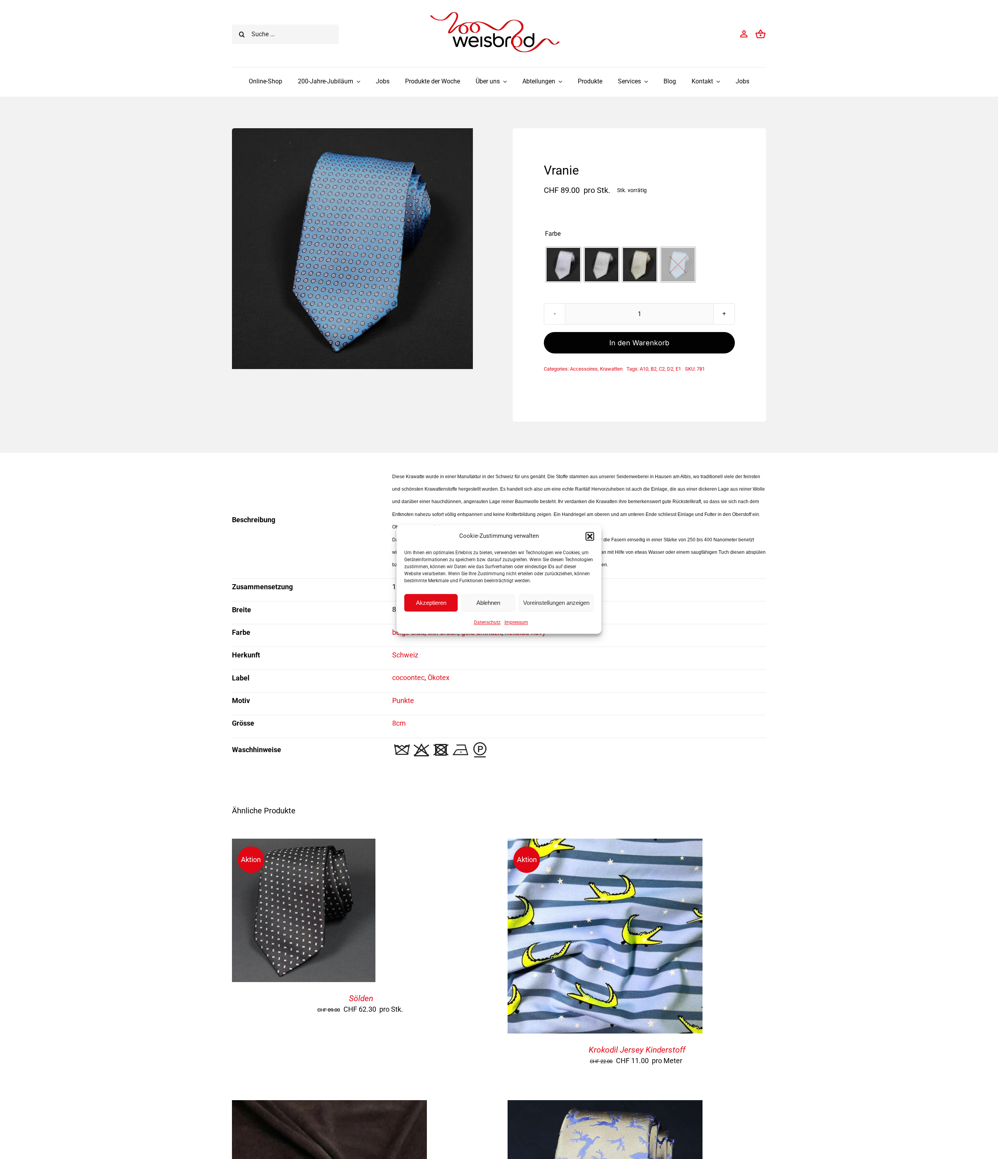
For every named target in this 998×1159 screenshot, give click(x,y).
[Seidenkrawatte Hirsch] (605, 1106)
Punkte (403, 700)
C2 (662, 369)
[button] (590, 536)
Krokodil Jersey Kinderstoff (637, 1050)
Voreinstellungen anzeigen (556, 602)
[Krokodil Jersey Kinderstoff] (605, 845)
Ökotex (438, 677)
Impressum (516, 622)
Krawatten (611, 369)
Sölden (361, 998)
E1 (678, 369)
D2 (670, 369)
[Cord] (329, 1106)
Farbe (553, 233)
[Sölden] (303, 845)
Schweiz (405, 655)
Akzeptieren (431, 602)
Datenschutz (487, 622)
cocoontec (408, 677)
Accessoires (584, 369)
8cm (399, 723)
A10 (644, 369)
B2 (653, 369)
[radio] (563, 264)
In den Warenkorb (639, 343)
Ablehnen (488, 602)
